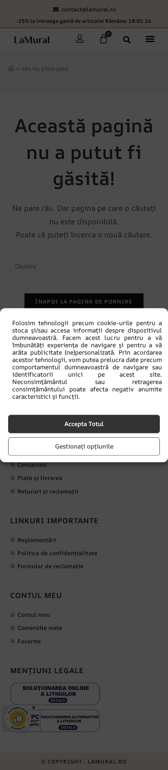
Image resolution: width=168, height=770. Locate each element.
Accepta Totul (84, 424)
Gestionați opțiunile (84, 446)
